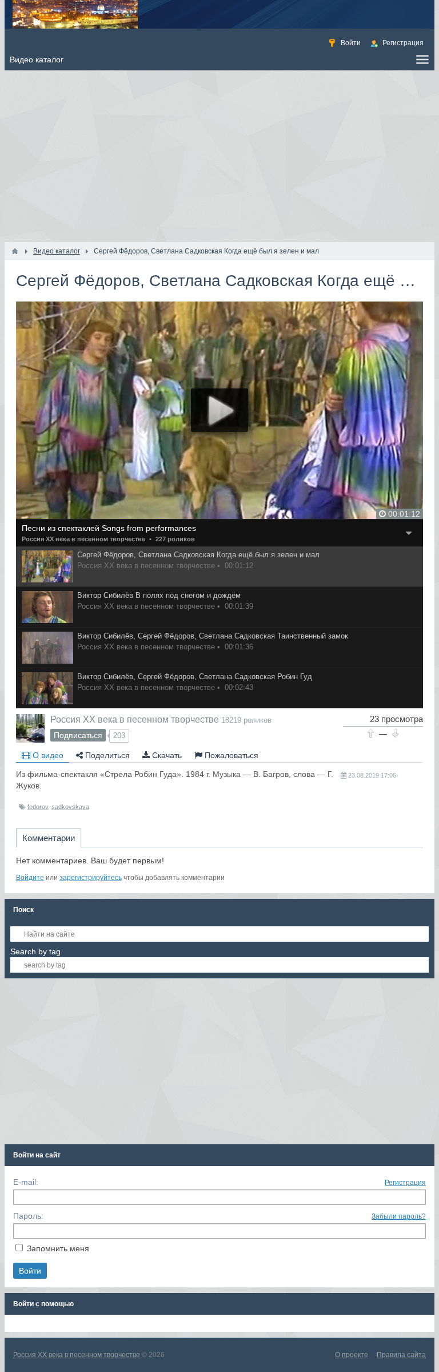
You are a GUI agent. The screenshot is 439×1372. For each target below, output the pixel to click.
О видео (46, 755)
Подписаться (78, 735)
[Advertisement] (220, 156)
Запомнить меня (58, 1248)
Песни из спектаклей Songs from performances (109, 528)
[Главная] (14, 251)
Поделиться (106, 755)
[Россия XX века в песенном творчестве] (30, 728)
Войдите (30, 878)
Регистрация (405, 1183)
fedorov (37, 806)
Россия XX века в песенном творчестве (83, 539)
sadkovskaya (70, 806)
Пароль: (28, 1215)
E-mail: (25, 1182)
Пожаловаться (230, 755)
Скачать (166, 755)
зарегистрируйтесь (90, 878)
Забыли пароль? (399, 1216)
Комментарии (48, 838)
